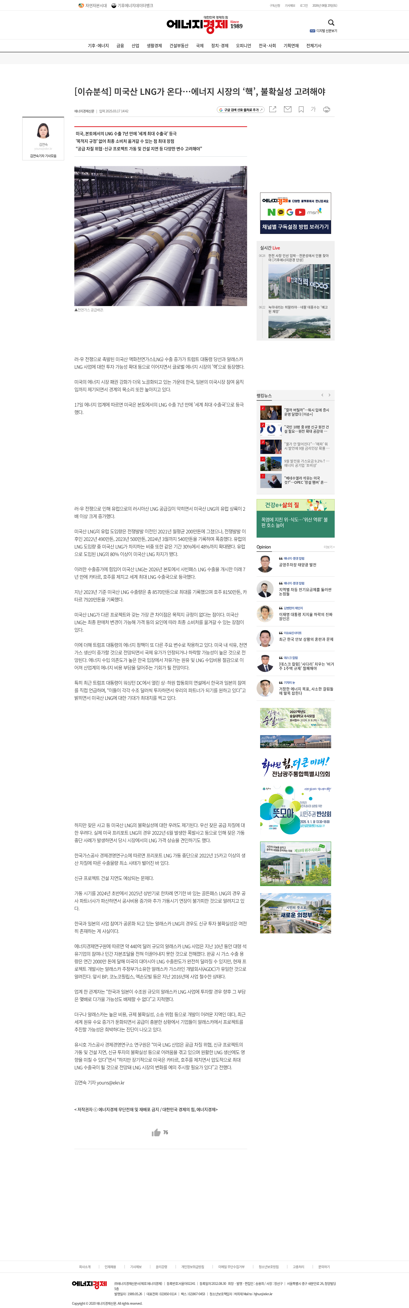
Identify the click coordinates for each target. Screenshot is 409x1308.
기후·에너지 (98, 45)
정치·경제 (219, 45)
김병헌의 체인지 (293, 608)
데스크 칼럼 (291, 658)
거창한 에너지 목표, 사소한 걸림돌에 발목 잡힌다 (306, 691)
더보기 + (329, 547)
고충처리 (298, 1266)
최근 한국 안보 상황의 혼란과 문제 (306, 639)
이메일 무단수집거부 (231, 1266)
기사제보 (290, 5)
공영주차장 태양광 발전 (297, 564)
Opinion (264, 547)
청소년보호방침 (269, 1266)
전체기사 (313, 45)
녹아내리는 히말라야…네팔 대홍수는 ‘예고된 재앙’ (298, 257)
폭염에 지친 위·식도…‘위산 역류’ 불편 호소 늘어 (294, 522)
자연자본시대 (96, 5)
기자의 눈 (289, 682)
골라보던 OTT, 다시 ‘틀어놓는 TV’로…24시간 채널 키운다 (298, 317)
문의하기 (324, 1266)
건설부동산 (178, 45)
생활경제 (154, 45)
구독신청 (275, 5)
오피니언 (243, 45)
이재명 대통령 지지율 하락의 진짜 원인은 (306, 616)
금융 (120, 45)
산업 (135, 45)
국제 (200, 45)
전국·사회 (267, 45)
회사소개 (84, 1266)
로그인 (304, 5)
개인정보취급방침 (192, 1266)
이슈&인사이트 (293, 633)
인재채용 (110, 1266)
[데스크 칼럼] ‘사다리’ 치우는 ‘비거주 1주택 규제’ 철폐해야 (306, 666)
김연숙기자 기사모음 (43, 156)
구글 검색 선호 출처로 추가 (241, 109)
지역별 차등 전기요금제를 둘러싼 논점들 (305, 591)
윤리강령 (161, 1266)
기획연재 (291, 45)
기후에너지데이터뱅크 (135, 5)
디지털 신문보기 (326, 30)
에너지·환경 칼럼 (294, 558)
